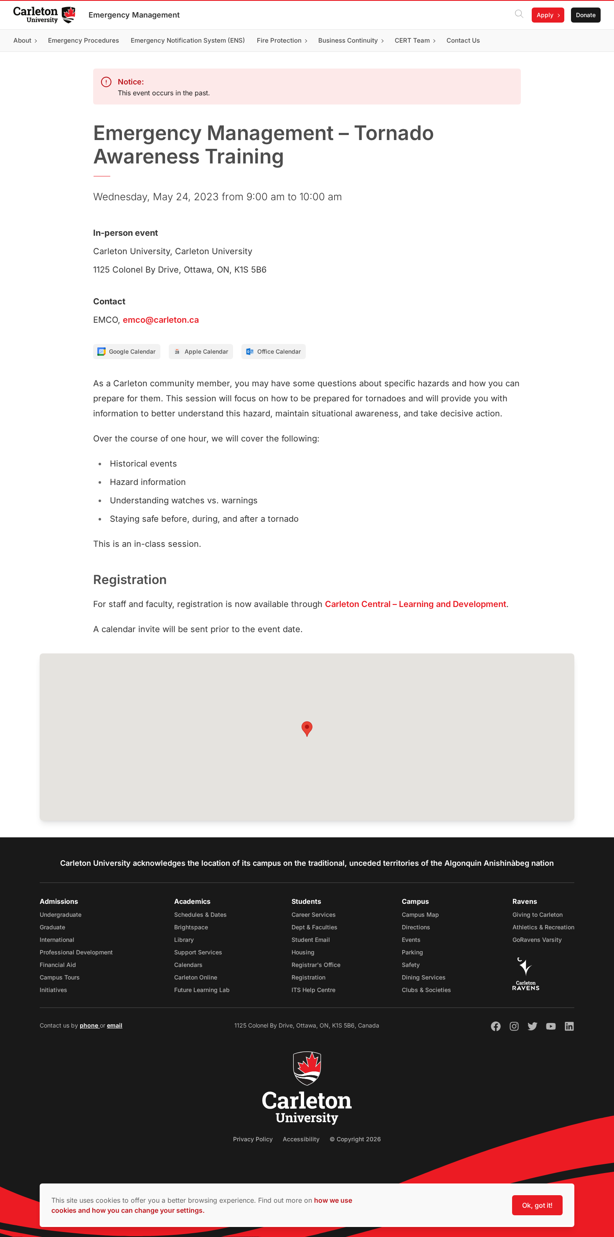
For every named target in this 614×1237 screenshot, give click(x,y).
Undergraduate (60, 914)
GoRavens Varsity (537, 939)
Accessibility (301, 1139)
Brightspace (191, 927)
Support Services (198, 952)
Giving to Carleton (538, 914)
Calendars (188, 964)
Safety (411, 964)
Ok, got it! (537, 1205)
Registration (308, 977)
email (114, 1025)
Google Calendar (132, 351)
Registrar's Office (316, 964)
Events (411, 939)
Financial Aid (58, 964)
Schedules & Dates (200, 914)
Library (184, 939)
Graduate (52, 927)
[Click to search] (519, 15)
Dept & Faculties (314, 927)
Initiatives (53, 989)
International (57, 939)
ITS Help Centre (313, 989)
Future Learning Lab (202, 989)
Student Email (311, 939)
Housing (303, 952)
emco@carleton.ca (161, 320)
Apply (545, 14)
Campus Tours (60, 977)
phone (90, 1025)
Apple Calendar (206, 351)
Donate (586, 14)
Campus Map (420, 914)
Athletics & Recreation (543, 927)
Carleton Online (195, 977)
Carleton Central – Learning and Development (415, 604)
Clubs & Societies (426, 989)
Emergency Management (134, 14)
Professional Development (76, 952)
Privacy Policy (253, 1139)
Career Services (314, 914)
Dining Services (424, 977)
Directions (416, 927)
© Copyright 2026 (355, 1139)
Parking (412, 952)
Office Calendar (279, 351)
